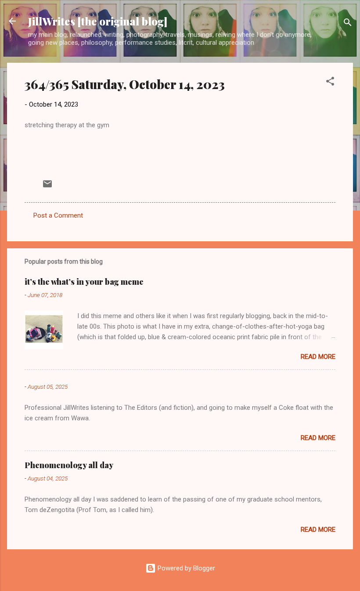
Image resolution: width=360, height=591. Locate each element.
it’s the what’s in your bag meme (84, 281)
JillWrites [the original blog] (97, 21)
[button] (330, 83)
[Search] (347, 24)
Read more (318, 357)
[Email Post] (47, 187)
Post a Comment (58, 215)
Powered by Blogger (185, 568)
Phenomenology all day (69, 465)
